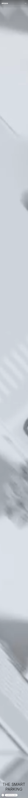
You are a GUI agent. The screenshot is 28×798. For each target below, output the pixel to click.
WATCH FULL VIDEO (12, 795)
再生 (3, 795)
